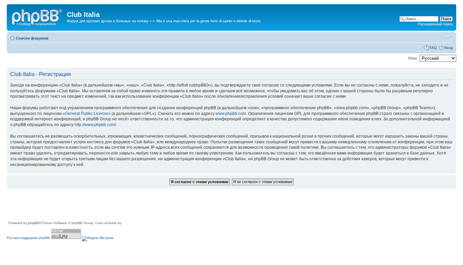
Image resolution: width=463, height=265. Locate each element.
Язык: (413, 58)
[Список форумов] (37, 16)
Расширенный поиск (435, 24)
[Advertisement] (130, 205)
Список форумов (32, 38)
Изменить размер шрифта (448, 37)
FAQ (433, 48)
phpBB (33, 223)
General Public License (86, 113)
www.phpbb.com (231, 113)
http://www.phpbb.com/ (95, 124)
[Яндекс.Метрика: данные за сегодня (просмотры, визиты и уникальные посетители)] (98, 238)
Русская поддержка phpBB (28, 238)
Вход (448, 48)
